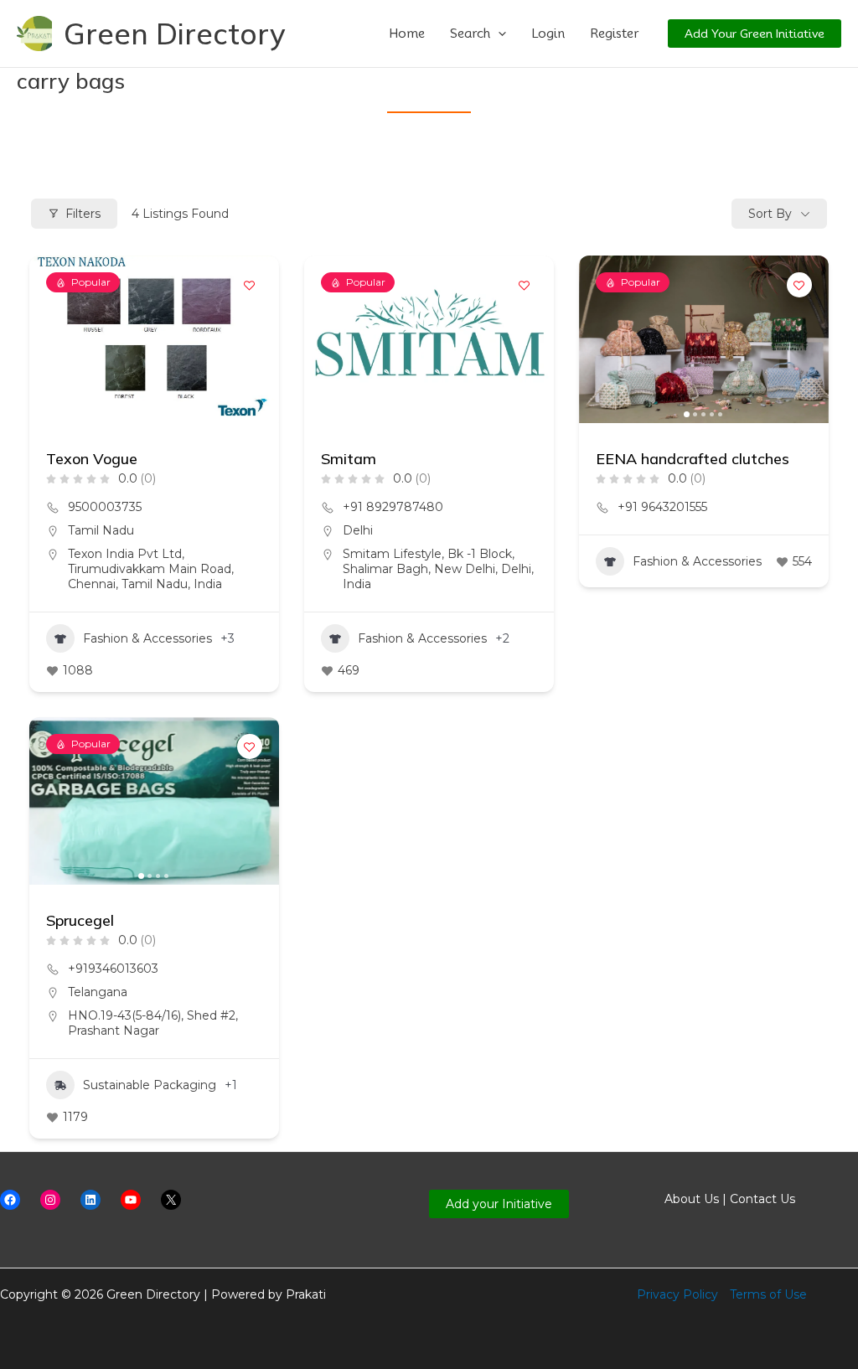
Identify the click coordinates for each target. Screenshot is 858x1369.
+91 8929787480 (393, 506)
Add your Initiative (499, 1203)
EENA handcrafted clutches (692, 458)
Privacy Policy (677, 1294)
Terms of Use (768, 1294)
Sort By (770, 213)
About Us (691, 1198)
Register (614, 33)
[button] (498, 33)
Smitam (348, 458)
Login (548, 33)
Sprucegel (80, 920)
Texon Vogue (91, 458)
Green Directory (175, 33)
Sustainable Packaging (149, 1085)
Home (407, 33)
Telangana (97, 992)
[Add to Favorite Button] (249, 284)
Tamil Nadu (101, 530)
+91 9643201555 (662, 506)
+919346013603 (113, 968)
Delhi (358, 530)
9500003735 (105, 506)
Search (470, 33)
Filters (83, 213)
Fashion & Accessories (147, 638)
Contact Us (762, 1198)
